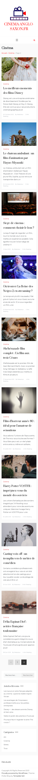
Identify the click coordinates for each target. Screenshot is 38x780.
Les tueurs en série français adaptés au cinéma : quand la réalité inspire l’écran (18, 693)
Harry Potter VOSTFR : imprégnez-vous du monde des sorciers (17, 490)
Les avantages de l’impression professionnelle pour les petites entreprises (16, 703)
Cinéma (11, 53)
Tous (5, 748)
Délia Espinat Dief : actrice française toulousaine (15, 626)
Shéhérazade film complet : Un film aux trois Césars (16, 353)
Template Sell (18, 776)
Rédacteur (20, 114)
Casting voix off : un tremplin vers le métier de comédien (19, 558)
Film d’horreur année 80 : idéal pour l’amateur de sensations (19, 425)
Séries (6, 745)
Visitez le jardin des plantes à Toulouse (19, 716)
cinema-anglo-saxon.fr (19, 26)
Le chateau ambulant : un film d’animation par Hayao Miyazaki (18, 158)
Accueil (4, 53)
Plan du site (6, 762)
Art (5, 737)
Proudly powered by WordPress (15, 773)
